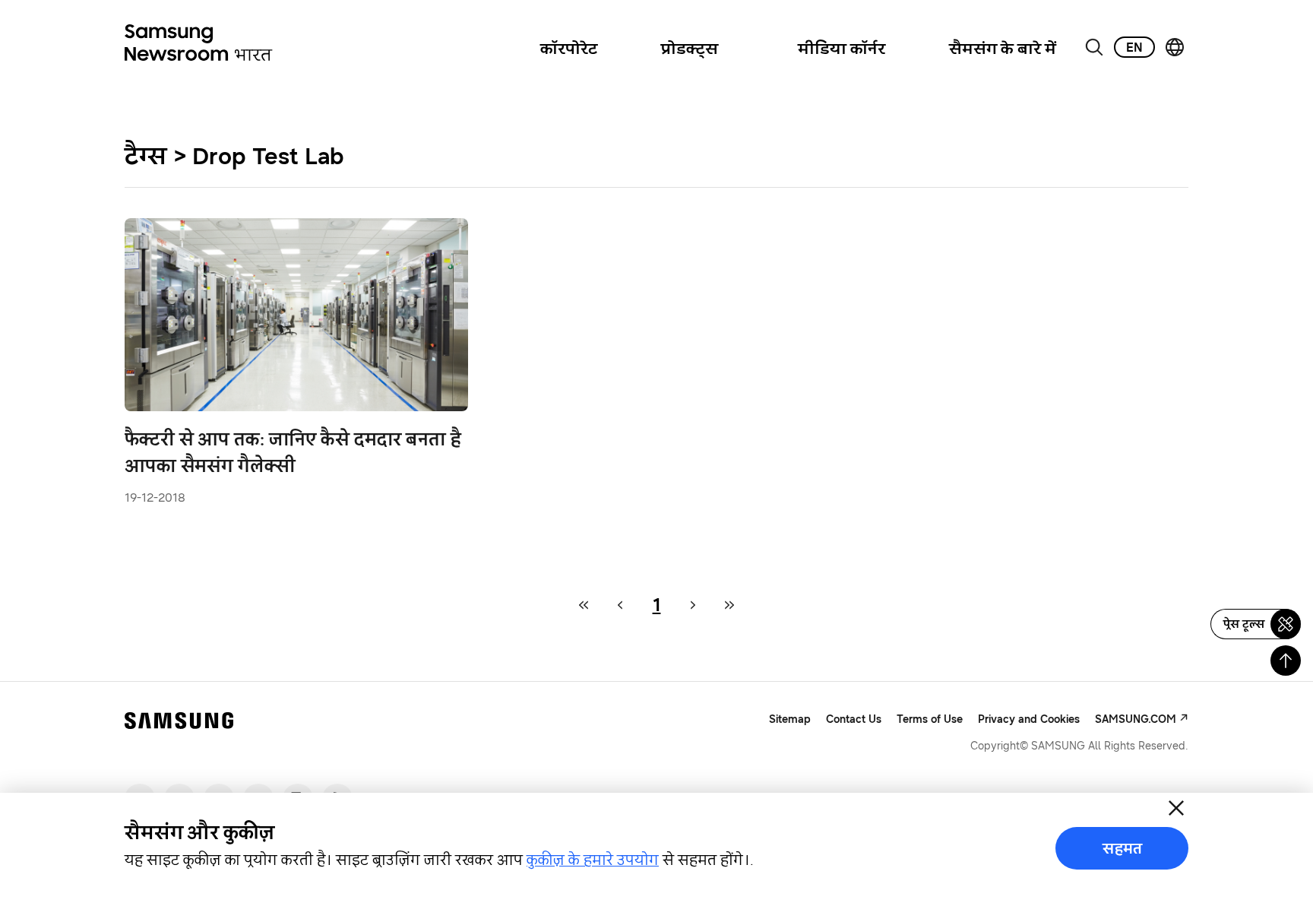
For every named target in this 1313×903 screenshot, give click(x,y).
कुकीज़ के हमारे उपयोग (593, 860)
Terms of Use (930, 718)
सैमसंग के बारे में (1002, 49)
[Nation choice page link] (1174, 47)
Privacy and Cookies (1029, 718)
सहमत (1122, 848)
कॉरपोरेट (568, 49)
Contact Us (853, 718)
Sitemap (790, 719)
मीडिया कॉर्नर (841, 49)
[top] (1285, 660)
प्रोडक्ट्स (689, 49)
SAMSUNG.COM (1135, 718)
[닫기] (1176, 808)
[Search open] (1094, 47)
